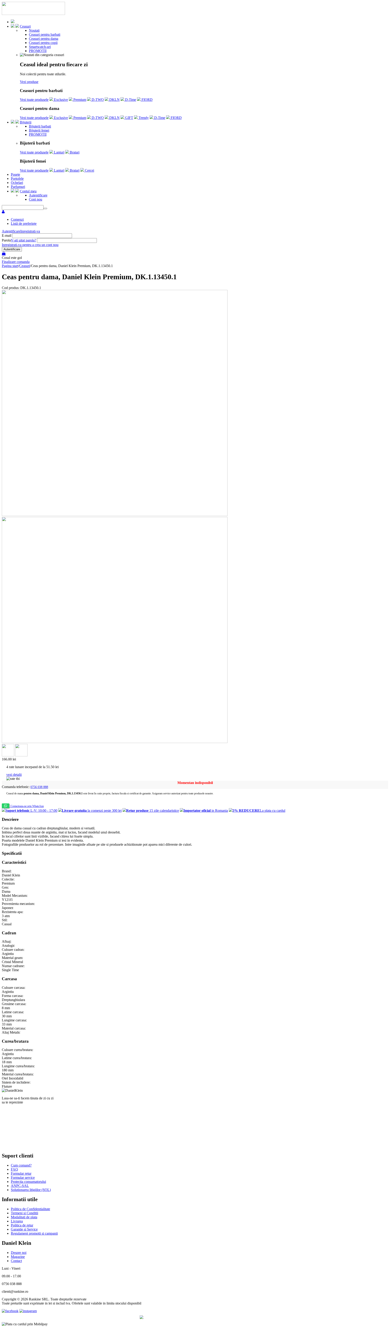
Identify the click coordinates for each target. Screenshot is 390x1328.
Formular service (23, 1177)
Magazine (18, 1257)
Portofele (17, 178)
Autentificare (38, 195)
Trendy (143, 118)
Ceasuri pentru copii (43, 43)
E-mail (6, 235)
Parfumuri (18, 187)
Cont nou (35, 199)
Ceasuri (25, 26)
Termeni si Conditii (24, 1213)
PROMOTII (37, 51)
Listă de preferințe (24, 223)
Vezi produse (29, 82)
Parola (6, 240)
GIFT (128, 118)
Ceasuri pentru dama (43, 38)
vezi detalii (14, 774)
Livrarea (17, 1221)
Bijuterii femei (39, 130)
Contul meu (28, 191)
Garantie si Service (24, 1229)
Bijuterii (25, 122)
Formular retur (21, 1173)
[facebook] (10, 1311)
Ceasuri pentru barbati (44, 34)
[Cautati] (45, 208)
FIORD (147, 100)
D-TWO (97, 100)
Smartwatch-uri (40, 47)
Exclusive (60, 100)
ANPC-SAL (20, 1186)
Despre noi (18, 1253)
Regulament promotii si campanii (34, 1233)
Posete (15, 174)
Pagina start (10, 266)
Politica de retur (22, 1225)
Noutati (34, 30)
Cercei (89, 170)
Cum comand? (21, 1165)
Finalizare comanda (16, 262)
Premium (79, 100)
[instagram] (28, 1311)
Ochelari (17, 183)
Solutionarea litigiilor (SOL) (31, 1190)
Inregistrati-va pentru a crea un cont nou (30, 245)
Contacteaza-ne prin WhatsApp (26, 806)
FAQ (14, 1169)
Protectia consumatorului (28, 1182)
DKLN (114, 100)
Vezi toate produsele (34, 100)
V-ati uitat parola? (23, 240)
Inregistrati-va (30, 231)
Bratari (74, 152)
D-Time (130, 100)
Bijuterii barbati (40, 126)
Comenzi (17, 219)
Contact (16, 1261)
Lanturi (58, 152)
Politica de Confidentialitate (30, 1209)
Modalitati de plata (24, 1217)
